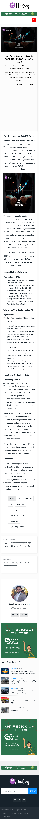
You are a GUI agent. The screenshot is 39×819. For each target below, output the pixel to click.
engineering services (17, 527)
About (4, 813)
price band (20, 504)
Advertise (12, 813)
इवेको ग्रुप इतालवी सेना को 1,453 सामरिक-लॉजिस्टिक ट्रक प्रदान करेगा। (24, 682)
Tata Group (13, 510)
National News (15, 698)
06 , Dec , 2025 (20, 668)
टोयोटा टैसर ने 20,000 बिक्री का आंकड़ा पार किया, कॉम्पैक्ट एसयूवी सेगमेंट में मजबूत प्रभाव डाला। (23, 692)
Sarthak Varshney (18, 604)
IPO (11, 504)
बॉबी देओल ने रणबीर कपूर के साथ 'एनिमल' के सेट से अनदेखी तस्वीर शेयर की (18, 564)
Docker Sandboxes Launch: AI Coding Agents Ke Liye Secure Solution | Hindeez (23, 672)
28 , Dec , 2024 (22, 708)
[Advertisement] (19, 106)
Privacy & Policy (23, 813)
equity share (14, 521)
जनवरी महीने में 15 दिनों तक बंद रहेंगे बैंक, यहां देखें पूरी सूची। (24, 702)
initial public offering (17, 515)
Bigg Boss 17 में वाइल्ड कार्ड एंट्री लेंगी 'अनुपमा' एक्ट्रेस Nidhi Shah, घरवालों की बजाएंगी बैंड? (18, 544)
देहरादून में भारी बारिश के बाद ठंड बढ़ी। (20, 710)
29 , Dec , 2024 (20, 678)
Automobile (14, 678)
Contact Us (6, 816)
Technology (14, 668)
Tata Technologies (25, 498)
